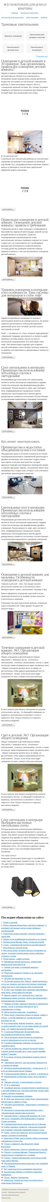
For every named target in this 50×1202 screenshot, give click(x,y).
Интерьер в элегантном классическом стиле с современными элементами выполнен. (22, 1111)
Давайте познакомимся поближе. (18, 1096)
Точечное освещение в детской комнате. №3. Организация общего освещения (22, 650)
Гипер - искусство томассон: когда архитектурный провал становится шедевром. (24, 1134)
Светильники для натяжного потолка (37, 35)
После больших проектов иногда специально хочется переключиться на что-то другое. (22, 1038)
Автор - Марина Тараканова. (16, 1177)
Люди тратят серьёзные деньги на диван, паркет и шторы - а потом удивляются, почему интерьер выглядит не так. (24, 1018)
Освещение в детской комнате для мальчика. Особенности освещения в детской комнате (25, 577)
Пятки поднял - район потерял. (16, 958)
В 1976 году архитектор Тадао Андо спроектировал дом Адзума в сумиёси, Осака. (24, 1100)
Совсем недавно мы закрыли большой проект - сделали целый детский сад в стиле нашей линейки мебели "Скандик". (23, 1051)
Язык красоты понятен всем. (15, 947)
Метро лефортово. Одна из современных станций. (26, 1149)
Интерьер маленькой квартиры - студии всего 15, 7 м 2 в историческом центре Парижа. (24, 1069)
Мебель (44, 17)
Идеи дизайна (32, 17)
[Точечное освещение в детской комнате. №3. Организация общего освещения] (25, 693)
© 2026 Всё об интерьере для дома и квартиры (15, 1189)
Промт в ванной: (10, 922)
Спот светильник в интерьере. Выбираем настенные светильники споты (22, 822)
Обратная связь (6, 1197)
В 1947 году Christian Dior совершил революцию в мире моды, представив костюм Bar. (24, 991)
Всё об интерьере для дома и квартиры (25, 6)
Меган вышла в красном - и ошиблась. (20, 1012)
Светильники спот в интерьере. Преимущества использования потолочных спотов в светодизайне (23, 511)
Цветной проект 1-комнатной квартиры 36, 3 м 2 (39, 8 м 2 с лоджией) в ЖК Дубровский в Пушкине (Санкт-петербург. (23, 1118)
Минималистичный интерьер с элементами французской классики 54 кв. (21, 963)
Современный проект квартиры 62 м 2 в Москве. (25, 1124)
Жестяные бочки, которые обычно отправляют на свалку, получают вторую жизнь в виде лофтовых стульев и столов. (23, 953)
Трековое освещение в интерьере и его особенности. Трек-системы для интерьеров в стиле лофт (24, 292)
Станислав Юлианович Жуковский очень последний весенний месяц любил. (20, 1033)
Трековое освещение (13, 36)
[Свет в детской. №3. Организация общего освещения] (25, 777)
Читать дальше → (8, 209)
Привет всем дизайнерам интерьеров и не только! (24, 939)
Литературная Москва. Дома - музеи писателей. (23, 942)
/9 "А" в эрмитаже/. (12, 1085)
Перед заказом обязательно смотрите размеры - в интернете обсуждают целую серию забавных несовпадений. (24, 928)
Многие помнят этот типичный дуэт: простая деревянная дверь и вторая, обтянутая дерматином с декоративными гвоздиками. (24, 998)
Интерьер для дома (29, 12)
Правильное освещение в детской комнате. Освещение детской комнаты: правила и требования (24, 222)
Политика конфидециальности (10, 1195)
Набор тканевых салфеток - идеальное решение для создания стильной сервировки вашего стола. (23, 1128)
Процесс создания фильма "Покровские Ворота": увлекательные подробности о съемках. (24, 1153)
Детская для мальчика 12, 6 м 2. (17, 978)
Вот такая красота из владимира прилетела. (23, 1169)
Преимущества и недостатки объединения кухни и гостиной (23, 448)
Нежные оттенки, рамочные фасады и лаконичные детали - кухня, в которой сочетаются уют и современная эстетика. (24, 1006)
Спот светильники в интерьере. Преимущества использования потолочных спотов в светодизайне (23, 371)
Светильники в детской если (13, 48)
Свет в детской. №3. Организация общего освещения (24, 736)
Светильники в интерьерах (37, 48)
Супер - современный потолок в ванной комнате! (24, 944)
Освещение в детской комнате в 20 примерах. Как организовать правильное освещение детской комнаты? (23, 65)
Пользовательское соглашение (17, 1192)
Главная (14, 12)
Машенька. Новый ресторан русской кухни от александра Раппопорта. (22, 1181)
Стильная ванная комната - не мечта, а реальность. (26, 1073)
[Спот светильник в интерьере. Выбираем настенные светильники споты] (25, 886)
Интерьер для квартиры (13, 17)
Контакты (4, 1192)
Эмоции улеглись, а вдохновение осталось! (23, 1082)
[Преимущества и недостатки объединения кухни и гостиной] (25, 485)
